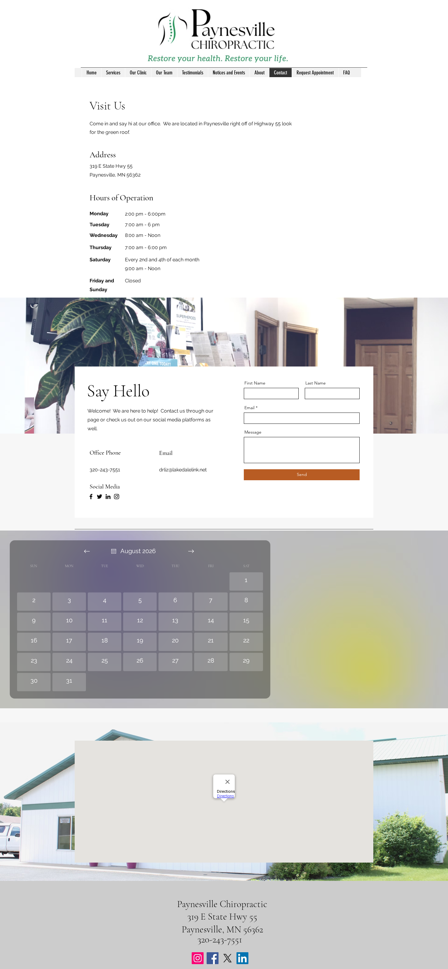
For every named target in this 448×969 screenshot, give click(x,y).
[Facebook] (90, 496)
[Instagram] (116, 496)
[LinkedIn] (108, 496)
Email (249, 408)
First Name (254, 383)
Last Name (315, 383)
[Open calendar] (113, 551)
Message (252, 432)
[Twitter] (99, 496)
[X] (227, 958)
